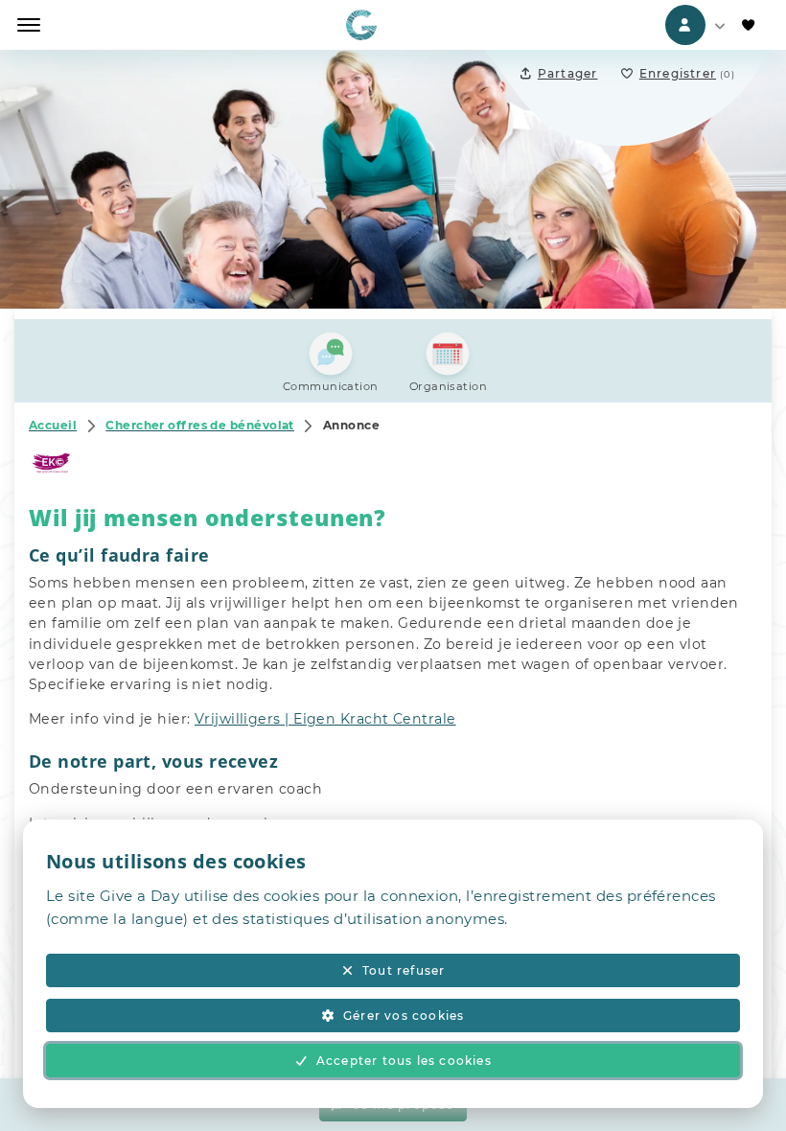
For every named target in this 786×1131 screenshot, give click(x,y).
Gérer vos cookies (403, 1015)
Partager (568, 73)
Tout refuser (403, 970)
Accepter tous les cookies (404, 1060)
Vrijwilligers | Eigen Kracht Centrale (325, 718)
